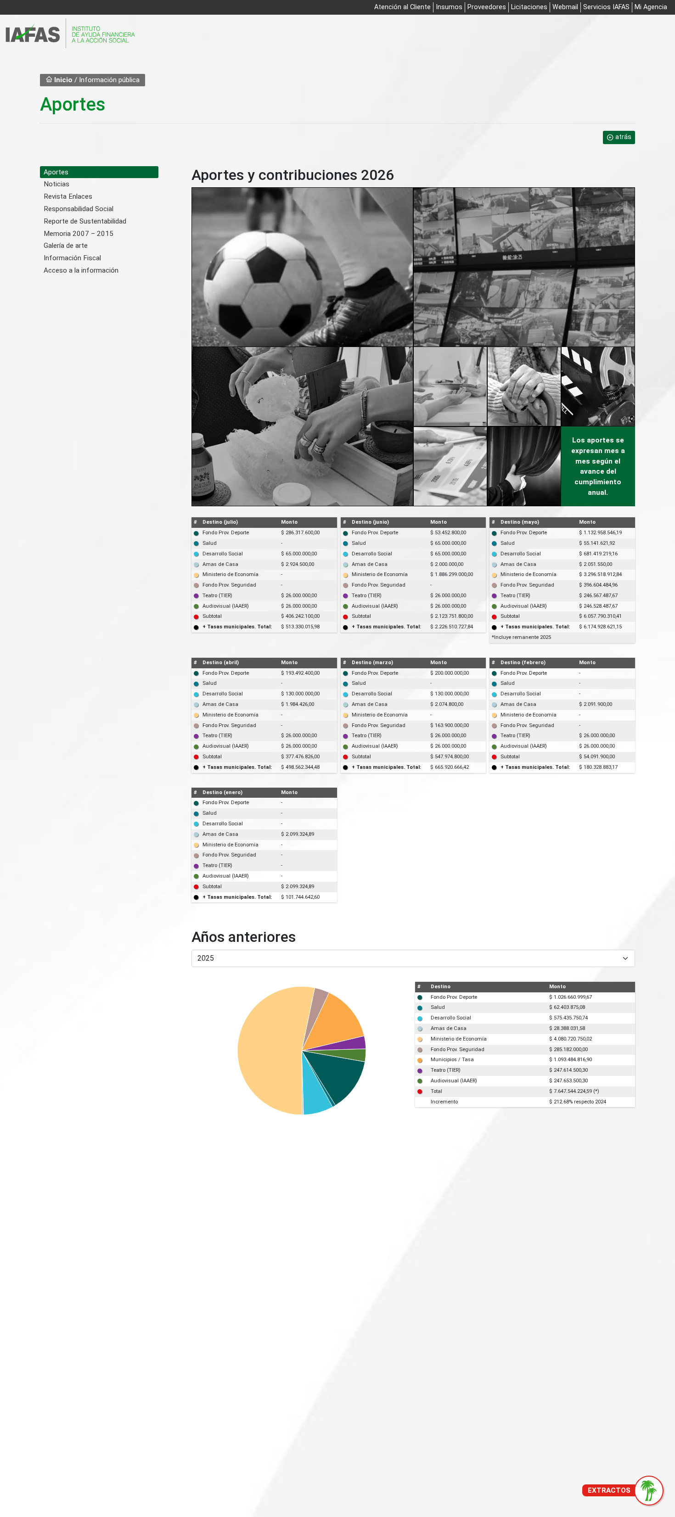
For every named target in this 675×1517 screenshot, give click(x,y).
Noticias (56, 184)
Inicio (62, 80)
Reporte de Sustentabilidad (85, 221)
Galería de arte (66, 245)
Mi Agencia (651, 7)
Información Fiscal (72, 258)
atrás (623, 137)
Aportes (56, 172)
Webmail (565, 7)
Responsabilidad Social (78, 209)
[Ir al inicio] (70, 33)
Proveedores (486, 7)
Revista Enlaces (68, 196)
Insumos (449, 7)
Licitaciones (529, 7)
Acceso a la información (81, 270)
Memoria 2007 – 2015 (78, 234)
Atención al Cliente (402, 7)
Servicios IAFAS (606, 7)
